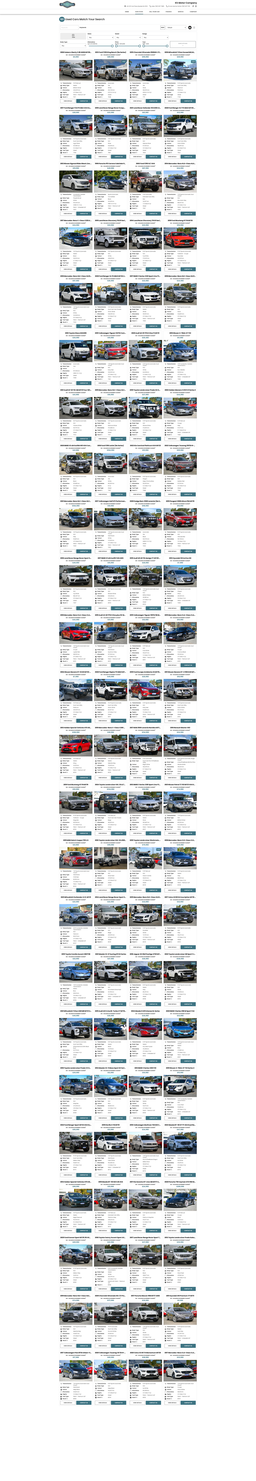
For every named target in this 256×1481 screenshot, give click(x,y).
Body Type (63, 42)
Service (181, 12)
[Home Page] (67, 4)
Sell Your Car (154, 12)
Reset (162, 27)
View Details (68, 101)
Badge (144, 34)
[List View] (194, 27)
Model (117, 34)
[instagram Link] (196, 6)
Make (89, 34)
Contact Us (84, 101)
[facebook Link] (193, 6)
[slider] (112, 46)
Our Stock (139, 12)
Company (193, 12)
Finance (169, 12)
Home (127, 12)
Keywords (83, 27)
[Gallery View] (190, 27)
